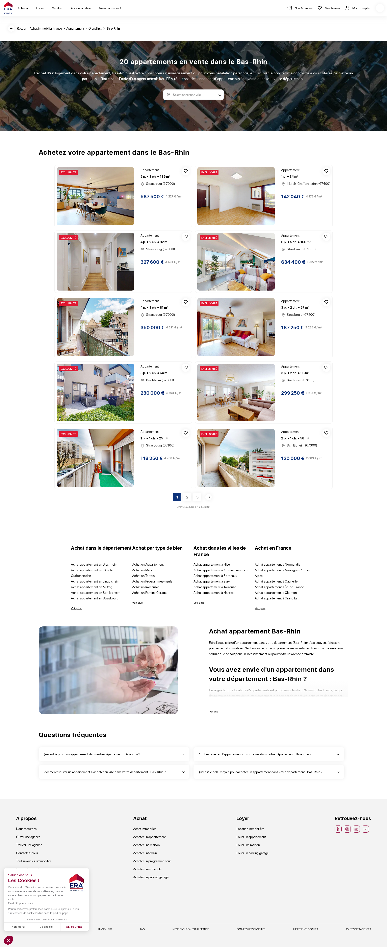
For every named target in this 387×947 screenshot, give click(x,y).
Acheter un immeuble (147, 869)
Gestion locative (80, 8)
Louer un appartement (251, 837)
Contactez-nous (27, 853)
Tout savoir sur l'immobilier (33, 861)
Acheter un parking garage (151, 877)
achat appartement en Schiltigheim (95, 592)
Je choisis (46, 926)
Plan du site (105, 929)
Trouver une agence (29, 845)
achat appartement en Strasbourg (95, 598)
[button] (8, 940)
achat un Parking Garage (149, 592)
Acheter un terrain (145, 853)
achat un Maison (143, 570)
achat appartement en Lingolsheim (95, 581)
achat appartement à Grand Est (277, 598)
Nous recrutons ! (110, 8)
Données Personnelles (251, 929)
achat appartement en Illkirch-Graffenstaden (92, 573)
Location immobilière (250, 829)
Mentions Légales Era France (191, 929)
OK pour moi (74, 926)
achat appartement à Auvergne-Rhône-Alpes (282, 573)
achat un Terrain (143, 575)
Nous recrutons (26, 829)
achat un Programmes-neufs (152, 581)
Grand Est (95, 28)
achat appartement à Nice (212, 564)
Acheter (23, 8)
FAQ (142, 929)
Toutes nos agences (358, 929)
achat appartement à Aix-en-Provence (221, 570)
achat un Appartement (148, 564)
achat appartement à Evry (212, 581)
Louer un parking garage (252, 853)
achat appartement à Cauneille (276, 581)
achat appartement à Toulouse (215, 587)
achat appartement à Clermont (276, 592)
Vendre (56, 8)
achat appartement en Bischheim (94, 564)
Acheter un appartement (149, 837)
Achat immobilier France (46, 28)
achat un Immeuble (145, 587)
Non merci (18, 926)
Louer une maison (248, 845)
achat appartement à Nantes (213, 592)
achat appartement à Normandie (277, 564)
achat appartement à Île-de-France (279, 587)
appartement (75, 28)
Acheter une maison (146, 845)
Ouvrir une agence (28, 837)
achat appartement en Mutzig (91, 587)
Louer (40, 8)
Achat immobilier (144, 829)
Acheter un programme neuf (152, 861)
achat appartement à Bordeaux (215, 575)
